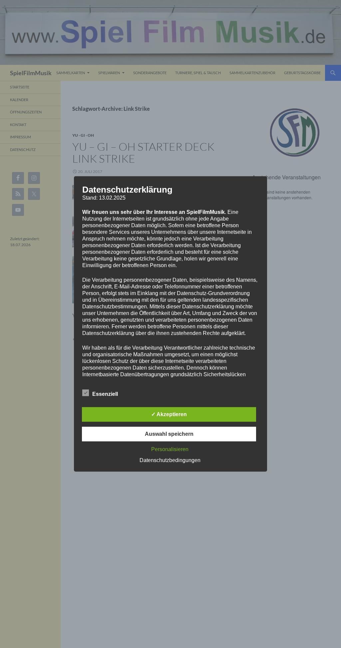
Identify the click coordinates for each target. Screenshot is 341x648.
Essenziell (105, 394)
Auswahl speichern (169, 434)
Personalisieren (169, 449)
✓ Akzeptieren (169, 414)
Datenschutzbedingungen (170, 460)
